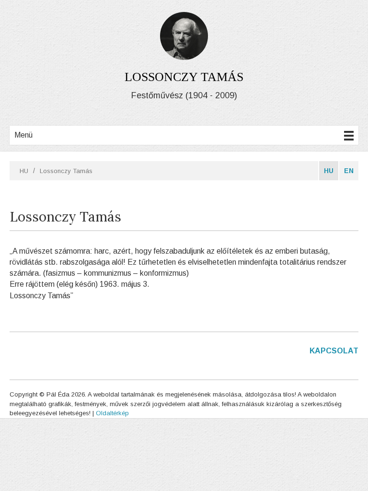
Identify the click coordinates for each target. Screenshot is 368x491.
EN (349, 171)
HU (24, 171)
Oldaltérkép (112, 413)
